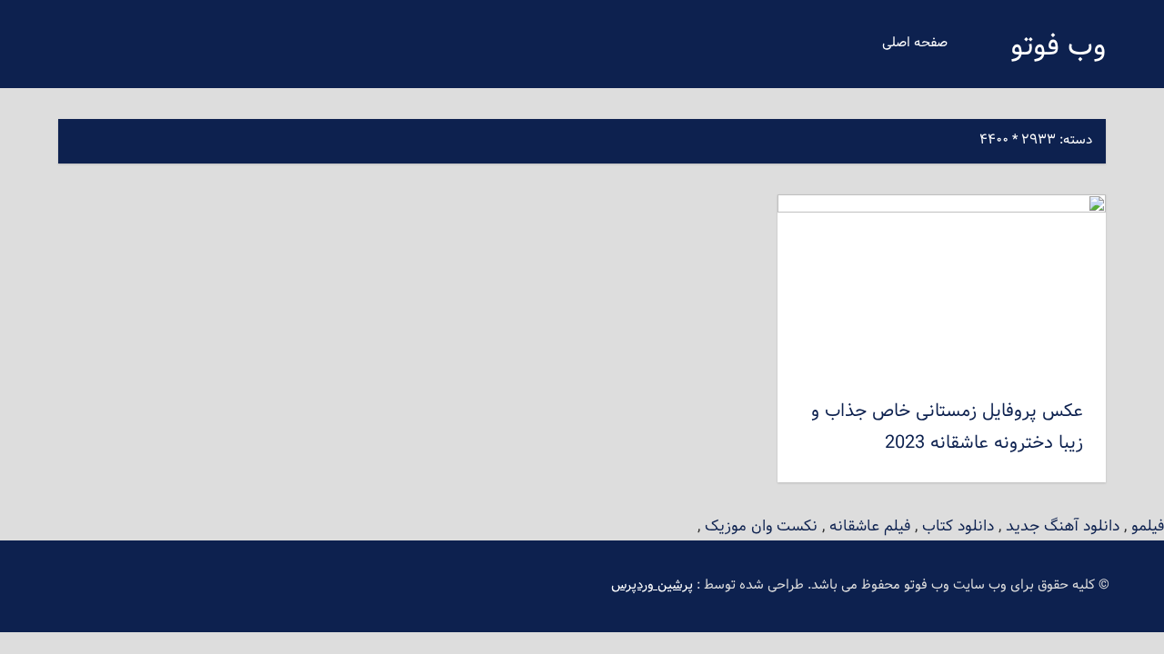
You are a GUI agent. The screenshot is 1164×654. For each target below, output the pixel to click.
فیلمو (1147, 526)
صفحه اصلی (915, 43)
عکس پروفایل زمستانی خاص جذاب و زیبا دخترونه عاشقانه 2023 (947, 427)
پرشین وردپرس (652, 585)
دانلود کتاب (958, 526)
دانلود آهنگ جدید (1062, 526)
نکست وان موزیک (761, 526)
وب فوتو (1058, 47)
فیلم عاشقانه (869, 526)
